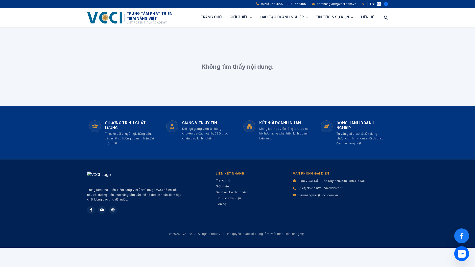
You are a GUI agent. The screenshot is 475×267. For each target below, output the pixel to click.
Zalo (379, 4)
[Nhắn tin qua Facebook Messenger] (461, 235)
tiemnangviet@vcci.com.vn (336, 4)
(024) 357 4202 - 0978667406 (283, 4)
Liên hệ (367, 17)
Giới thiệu (239, 17)
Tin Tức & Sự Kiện (332, 17)
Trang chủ (211, 17)
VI (363, 4)
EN (372, 4)
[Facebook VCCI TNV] (386, 4)
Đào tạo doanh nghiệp (282, 17)
